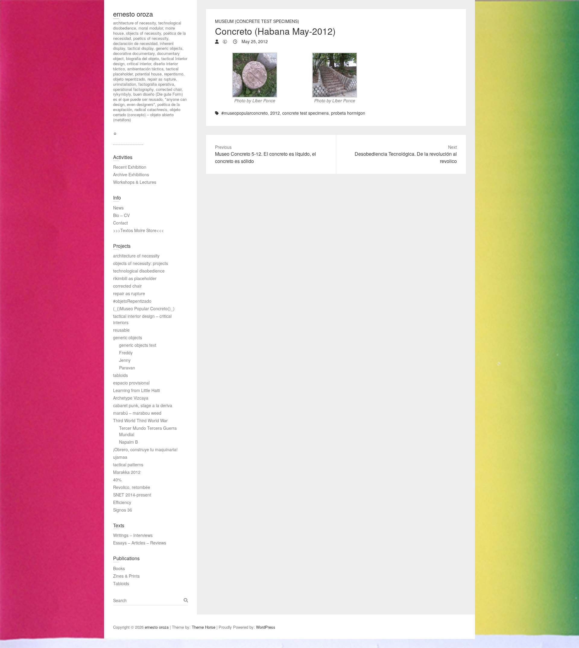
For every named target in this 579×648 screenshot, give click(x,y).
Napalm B (128, 442)
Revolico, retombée (131, 487)
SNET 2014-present (132, 495)
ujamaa (120, 457)
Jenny (125, 360)
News (118, 208)
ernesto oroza (133, 13)
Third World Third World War (140, 420)
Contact (120, 223)
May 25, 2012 (254, 41)
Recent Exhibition (129, 167)
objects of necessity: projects (140, 263)
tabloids (120, 375)
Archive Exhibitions (131, 174)
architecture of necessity (136, 256)
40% (117, 480)
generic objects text (137, 345)
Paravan (127, 368)
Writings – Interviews (133, 535)
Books (119, 568)
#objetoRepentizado (132, 301)
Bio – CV (121, 215)
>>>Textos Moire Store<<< (138, 230)
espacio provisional (131, 383)
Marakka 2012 (127, 472)
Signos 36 (122, 510)
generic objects (127, 337)
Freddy (126, 353)
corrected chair (127, 286)
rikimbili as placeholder (135, 278)
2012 (275, 113)
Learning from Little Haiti (136, 390)
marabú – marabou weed (137, 413)
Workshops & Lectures (134, 182)
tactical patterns (128, 464)
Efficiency (122, 502)
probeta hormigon (348, 113)
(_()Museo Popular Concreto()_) (144, 308)
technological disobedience (139, 271)
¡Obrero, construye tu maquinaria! (145, 449)
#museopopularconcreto (244, 113)
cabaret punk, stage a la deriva (142, 405)
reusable (121, 330)
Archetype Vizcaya (130, 398)
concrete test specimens (305, 113)
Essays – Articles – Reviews (139, 543)
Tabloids (121, 583)
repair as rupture (129, 293)
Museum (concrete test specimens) (257, 21)
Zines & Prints (126, 576)
